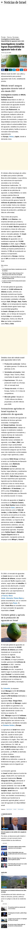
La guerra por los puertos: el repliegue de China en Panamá (17, 919)
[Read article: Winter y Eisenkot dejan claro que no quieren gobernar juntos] (4, 859)
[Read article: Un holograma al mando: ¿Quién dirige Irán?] (4, 914)
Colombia (6, 688)
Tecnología (20, 809)
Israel (15, 809)
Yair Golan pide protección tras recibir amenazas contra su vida (17, 864)
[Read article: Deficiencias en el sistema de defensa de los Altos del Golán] (14, 882)
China (11, 136)
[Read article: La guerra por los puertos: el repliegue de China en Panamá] (4, 920)
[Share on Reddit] (17, 70)
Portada (3, 37)
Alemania (9, 598)
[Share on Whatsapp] (10, 70)
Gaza (13, 507)
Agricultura (9, 809)
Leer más (5, 843)
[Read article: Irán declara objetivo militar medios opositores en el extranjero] (4, 848)
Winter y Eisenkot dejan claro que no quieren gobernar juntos (17, 858)
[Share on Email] (25, 70)
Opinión (4, 887)
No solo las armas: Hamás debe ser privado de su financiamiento (16, 925)
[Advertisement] (14, 20)
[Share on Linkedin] (21, 70)
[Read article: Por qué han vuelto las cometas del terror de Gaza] (4, 909)
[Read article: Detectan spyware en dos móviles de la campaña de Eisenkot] (14, 823)
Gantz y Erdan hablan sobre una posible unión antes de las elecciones (17, 853)
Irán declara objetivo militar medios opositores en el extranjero (17, 847)
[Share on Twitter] (6, 70)
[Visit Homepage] (15, 2)
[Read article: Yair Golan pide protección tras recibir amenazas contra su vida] (4, 865)
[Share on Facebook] (2, 70)
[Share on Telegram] (14, 70)
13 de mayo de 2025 (6, 52)
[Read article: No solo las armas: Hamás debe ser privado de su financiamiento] (4, 926)
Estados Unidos (8, 725)
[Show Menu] (2, 2)
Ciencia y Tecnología (13, 37)
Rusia (15, 603)
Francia (5, 595)
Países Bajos (18, 598)
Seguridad (5, 828)
